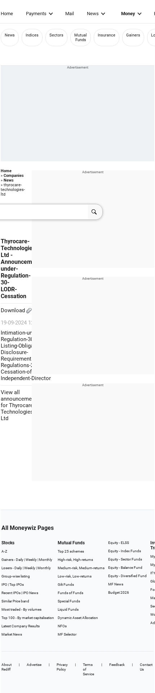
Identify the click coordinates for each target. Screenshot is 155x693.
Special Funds (69, 601)
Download (13, 310)
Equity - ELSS (118, 542)
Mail (69, 13)
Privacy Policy (62, 667)
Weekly (31, 559)
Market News (11, 634)
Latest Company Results (20, 626)
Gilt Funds (66, 584)
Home (7, 13)
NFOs (62, 626)
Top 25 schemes (71, 551)
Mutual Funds (80, 37)
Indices (32, 35)
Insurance (106, 35)
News (93, 13)
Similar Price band (15, 601)
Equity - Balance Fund (125, 567)
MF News (115, 584)
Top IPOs (16, 584)
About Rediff (6, 667)
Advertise (34, 664)
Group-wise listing (15, 576)
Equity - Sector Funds (125, 559)
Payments (36, 13)
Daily (19, 559)
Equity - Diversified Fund (127, 576)
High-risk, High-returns (75, 559)
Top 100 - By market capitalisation (27, 617)
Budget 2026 (118, 592)
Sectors (56, 35)
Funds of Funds (70, 592)
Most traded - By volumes (21, 609)
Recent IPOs (11, 592)
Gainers (133, 35)
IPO (4, 584)
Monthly (45, 559)
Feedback (117, 664)
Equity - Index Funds (124, 551)
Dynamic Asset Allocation (78, 617)
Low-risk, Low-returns (75, 576)
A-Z (4, 551)
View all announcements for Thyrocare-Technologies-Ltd (20, 405)
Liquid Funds (68, 609)
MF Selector (67, 634)
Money (128, 13)
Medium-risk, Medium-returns (81, 568)
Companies (14, 175)
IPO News (30, 592)
